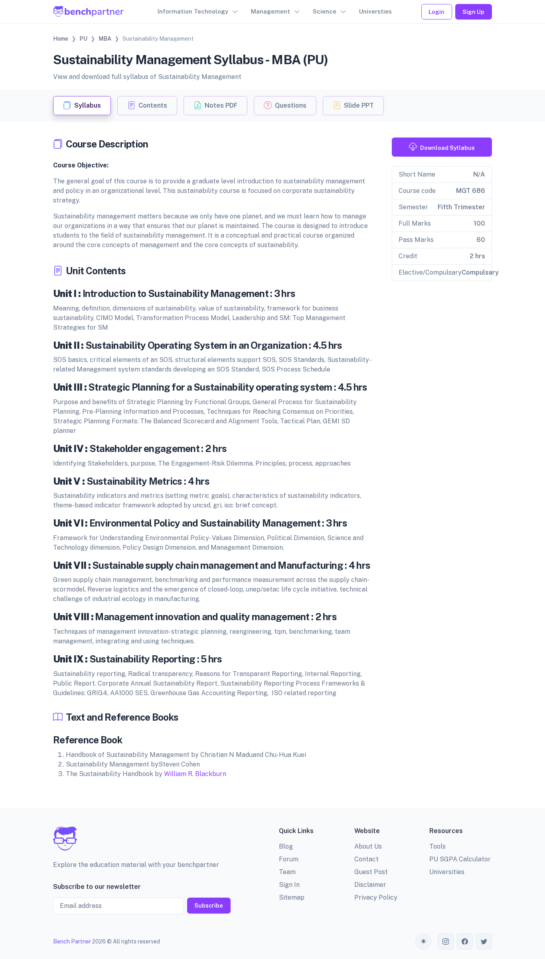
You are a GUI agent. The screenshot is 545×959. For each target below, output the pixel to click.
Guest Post (371, 872)
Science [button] (324, 11)
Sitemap (291, 897)
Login (436, 11)
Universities (446, 872)
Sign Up (473, 11)
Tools (437, 846)
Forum (288, 859)
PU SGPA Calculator (460, 859)
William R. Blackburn (195, 774)
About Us (368, 846)
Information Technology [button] (193, 11)
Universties (375, 11)
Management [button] (270, 11)
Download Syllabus (447, 147)
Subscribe (208, 905)
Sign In (289, 884)
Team (287, 872)
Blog (286, 846)
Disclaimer (370, 884)
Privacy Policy (375, 897)
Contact (366, 859)
